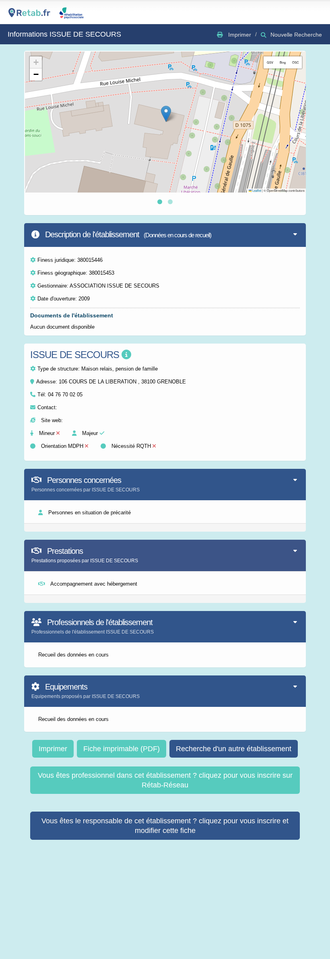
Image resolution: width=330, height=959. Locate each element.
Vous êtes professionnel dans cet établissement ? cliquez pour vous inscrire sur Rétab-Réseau (165, 780)
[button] (166, 114)
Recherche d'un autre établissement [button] (233, 749)
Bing (283, 62)
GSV (270, 62)
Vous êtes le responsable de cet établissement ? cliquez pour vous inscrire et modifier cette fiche (165, 826)
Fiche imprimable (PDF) (121, 749)
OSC (295, 62)
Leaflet (256, 190)
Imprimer (53, 749)
